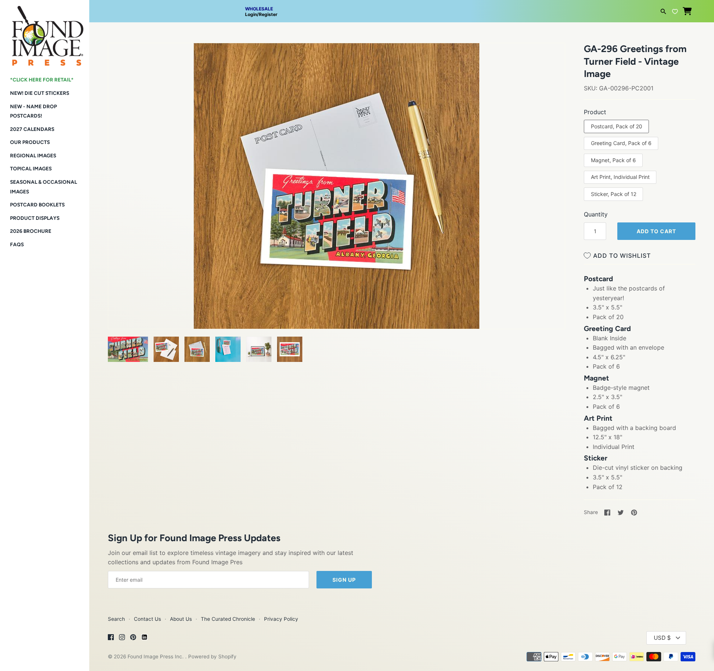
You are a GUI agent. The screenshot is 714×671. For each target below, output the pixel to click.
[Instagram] (122, 638)
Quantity (596, 214)
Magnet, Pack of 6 (613, 160)
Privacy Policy (281, 619)
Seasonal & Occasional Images (43, 187)
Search (116, 619)
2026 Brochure (30, 231)
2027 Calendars (32, 129)
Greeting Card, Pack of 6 (621, 143)
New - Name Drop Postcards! (33, 111)
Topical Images (31, 168)
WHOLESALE (259, 9)
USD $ (662, 637)
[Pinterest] (133, 638)
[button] (124, 58)
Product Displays (35, 218)
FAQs (17, 244)
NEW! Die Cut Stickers (39, 93)
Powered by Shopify (212, 656)
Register (268, 14)
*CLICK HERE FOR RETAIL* (42, 80)
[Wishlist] (675, 10)
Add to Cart (656, 231)
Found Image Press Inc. (156, 656)
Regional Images (33, 155)
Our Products (30, 142)
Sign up (344, 580)
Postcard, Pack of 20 (616, 126)
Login (251, 14)
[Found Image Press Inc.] (44, 33)
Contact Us (147, 619)
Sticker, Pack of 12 (613, 194)
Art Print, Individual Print (620, 177)
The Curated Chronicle (228, 619)
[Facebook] (111, 638)
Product (595, 112)
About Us (181, 619)
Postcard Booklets (37, 205)
